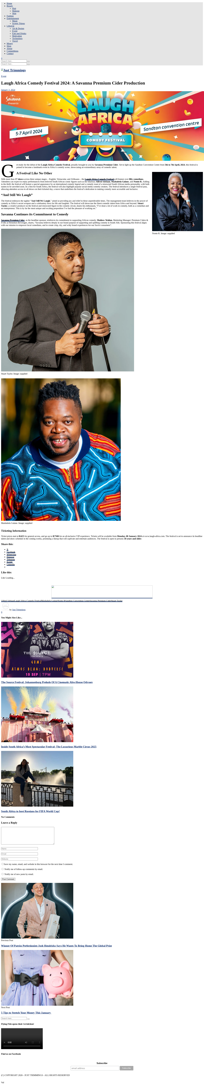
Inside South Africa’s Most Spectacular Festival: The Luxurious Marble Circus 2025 (48, 746)
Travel (15, 41)
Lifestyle (10, 26)
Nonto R (61, 601)
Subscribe (102, 1063)
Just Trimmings (19, 609)
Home (9, 3)
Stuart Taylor (116, 601)
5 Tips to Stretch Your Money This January (26, 1012)
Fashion (10, 16)
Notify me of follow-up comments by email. (23, 869)
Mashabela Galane (49, 601)
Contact (10, 53)
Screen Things (18, 23)
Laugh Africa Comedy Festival (27, 601)
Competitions (12, 51)
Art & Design (18, 28)
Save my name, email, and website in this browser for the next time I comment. (38, 864)
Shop (9, 46)
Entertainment (13, 18)
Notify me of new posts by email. (19, 874)
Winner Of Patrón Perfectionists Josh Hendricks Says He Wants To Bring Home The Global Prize (56, 945)
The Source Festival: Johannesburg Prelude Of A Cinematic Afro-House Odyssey (47, 682)
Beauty (10, 6)
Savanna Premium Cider (13, 220)
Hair (14, 8)
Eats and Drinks (19, 33)
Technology (17, 38)
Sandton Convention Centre (77, 601)
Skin (14, 13)
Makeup (15, 11)
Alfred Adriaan (7, 601)
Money (10, 43)
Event (14, 31)
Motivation (17, 36)
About (9, 48)
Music (15, 21)
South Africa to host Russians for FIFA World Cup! (30, 811)
